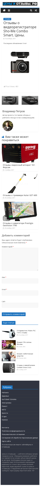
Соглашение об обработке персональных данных (20, 438)
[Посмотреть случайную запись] (35, 10)
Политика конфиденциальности (13, 431)
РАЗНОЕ (5, 420)
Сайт (3, 301)
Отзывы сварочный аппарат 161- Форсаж (19, 166)
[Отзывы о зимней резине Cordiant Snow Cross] (9, 364)
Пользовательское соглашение (13, 434)
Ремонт (4, 406)
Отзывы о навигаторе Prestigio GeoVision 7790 (18, 224)
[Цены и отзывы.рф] (4, 10)
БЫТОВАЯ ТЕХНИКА (9, 399)
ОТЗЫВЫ (7, 19)
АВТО (4, 410)
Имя (4, 277)
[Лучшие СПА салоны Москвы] (9, 341)
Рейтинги (5, 393)
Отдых (4, 416)
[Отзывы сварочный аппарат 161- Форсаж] (20, 145)
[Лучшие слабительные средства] (9, 353)
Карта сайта (6, 441)
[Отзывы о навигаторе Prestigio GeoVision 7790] (20, 203)
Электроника (6, 403)
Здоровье (5, 396)
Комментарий (8, 247)
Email (4, 289)
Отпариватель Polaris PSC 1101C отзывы (26, 332)
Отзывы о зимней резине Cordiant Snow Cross (26, 366)
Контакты (5, 428)
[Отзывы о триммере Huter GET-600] (20, 175)
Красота (5, 413)
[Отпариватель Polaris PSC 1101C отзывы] (9, 330)
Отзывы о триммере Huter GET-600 (20, 195)
